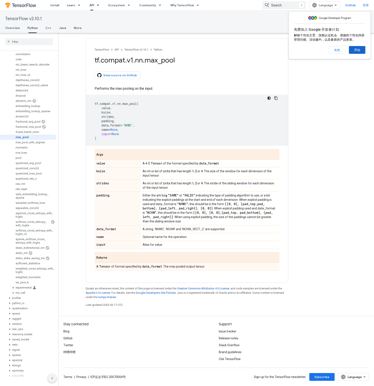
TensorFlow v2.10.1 (23, 18)
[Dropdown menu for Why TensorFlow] (199, 5)
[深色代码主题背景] (269, 98)
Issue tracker (227, 331)
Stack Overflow (229, 345)
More (78, 28)
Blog (66, 331)
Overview (12, 28)
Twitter (68, 345)
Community (147, 5)
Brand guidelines (230, 352)
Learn (71, 5)
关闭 (337, 50)
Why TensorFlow (182, 5)
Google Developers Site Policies (156, 292)
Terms (67, 377)
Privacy (81, 377)
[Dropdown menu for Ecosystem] (130, 5)
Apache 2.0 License (98, 292)
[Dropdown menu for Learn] (80, 5)
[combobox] (284, 5)
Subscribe (321, 377)
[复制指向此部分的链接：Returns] (111, 257)
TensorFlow (102, 49)
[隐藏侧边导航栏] (52, 378)
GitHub (350, 5)
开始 (357, 50)
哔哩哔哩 (69, 352)
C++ (48, 28)
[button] (28, 287)
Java (62, 28)
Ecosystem (116, 5)
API (91, 5)
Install (54, 5)
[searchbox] (29, 41)
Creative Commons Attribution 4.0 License (203, 288)
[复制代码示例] (275, 98)
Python (32, 28)
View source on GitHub (120, 75)
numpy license (107, 297)
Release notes (228, 338)
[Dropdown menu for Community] (161, 5)
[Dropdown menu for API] (99, 5)
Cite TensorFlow (230, 359)
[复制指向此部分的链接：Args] (107, 154)
